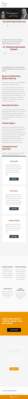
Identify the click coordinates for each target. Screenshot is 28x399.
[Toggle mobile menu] (25, 3)
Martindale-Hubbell (6, 69)
